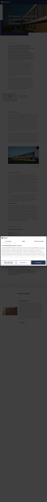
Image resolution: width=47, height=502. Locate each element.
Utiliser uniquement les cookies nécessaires (9, 263)
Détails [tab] (23, 241)
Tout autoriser (38, 262)
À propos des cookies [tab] (39, 241)
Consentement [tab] (8, 241)
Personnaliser (23, 262)
